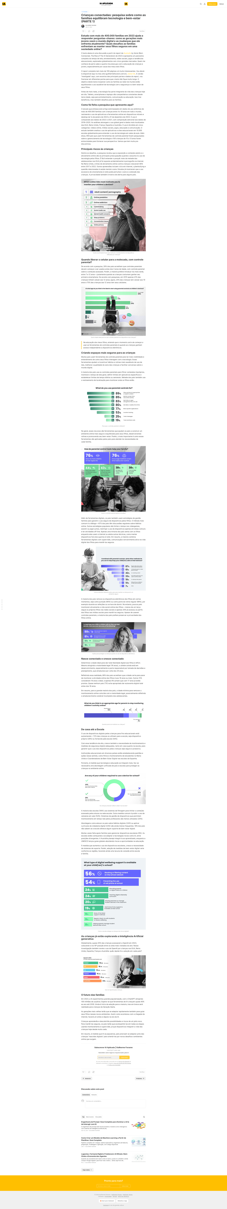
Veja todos (86, 1170)
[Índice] (2, 604)
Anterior (88, 1078)
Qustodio (127, 53)
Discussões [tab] (98, 1117)
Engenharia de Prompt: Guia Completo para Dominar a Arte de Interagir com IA (105, 1123)
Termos (115, 1196)
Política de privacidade (114, 1065)
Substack (106, 1205)
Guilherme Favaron (90, 25)
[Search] (201, 4)
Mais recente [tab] (90, 1117)
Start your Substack (108, 1201)
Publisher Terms (127, 1194)
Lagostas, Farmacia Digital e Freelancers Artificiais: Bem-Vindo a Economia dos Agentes (104, 1155)
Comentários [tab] (86, 1095)
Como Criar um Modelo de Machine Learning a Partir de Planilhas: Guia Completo (103, 1139)
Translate (85, 11)
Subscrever (212, 4)
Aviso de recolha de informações (122, 1063)
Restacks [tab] (94, 1095)
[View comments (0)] (89, 31)
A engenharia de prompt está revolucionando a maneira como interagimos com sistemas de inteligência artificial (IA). (104, 1127)
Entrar (222, 4)
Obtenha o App (122, 1201)
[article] (113, 1127)
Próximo (139, 1078)
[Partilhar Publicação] (204, 4)
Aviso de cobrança (123, 1196)
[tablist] (89, 1095)
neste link (131, 74)
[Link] (78, 42)
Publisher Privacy (117, 1194)
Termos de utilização (123, 1061)
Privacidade (108, 1196)
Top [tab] (83, 1117)
